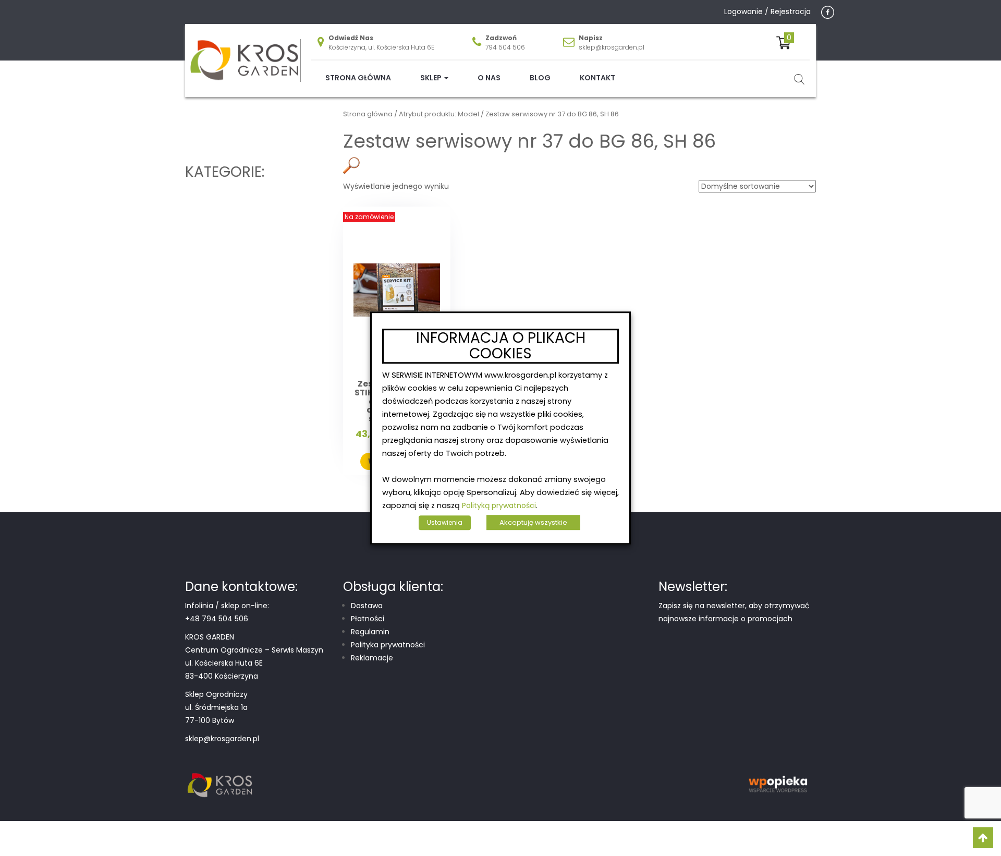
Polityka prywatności (388, 645)
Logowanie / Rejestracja (767, 11)
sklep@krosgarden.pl (611, 47)
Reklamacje (372, 658)
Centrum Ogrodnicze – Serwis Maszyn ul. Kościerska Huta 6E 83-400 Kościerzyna (254, 663)
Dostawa (367, 605)
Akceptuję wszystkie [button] (533, 522)
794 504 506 (505, 47)
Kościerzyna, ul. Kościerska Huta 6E (381, 47)
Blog (540, 78)
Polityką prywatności (499, 505)
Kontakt (597, 78)
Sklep (431, 78)
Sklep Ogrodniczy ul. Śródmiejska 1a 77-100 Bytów (216, 707)
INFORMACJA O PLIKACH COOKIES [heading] (500, 346)
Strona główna (358, 78)
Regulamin (370, 631)
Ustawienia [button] (444, 522)
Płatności (367, 618)
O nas (489, 78)
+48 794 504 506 (216, 618)
